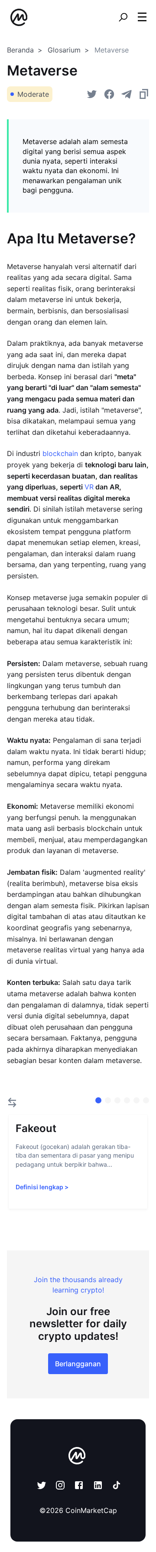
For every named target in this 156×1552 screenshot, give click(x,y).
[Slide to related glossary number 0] (98, 1100)
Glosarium (64, 50)
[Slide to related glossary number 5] (146, 1100)
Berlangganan (78, 1363)
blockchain (60, 453)
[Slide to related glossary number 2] (117, 1100)
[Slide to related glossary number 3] (127, 1100)
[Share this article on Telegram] (126, 94)
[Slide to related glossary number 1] (108, 1100)
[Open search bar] (123, 17)
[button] (142, 17)
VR (89, 486)
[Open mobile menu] (142, 17)
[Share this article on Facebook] (109, 94)
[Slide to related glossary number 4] (136, 1100)
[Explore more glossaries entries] (12, 1102)
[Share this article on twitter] (92, 94)
